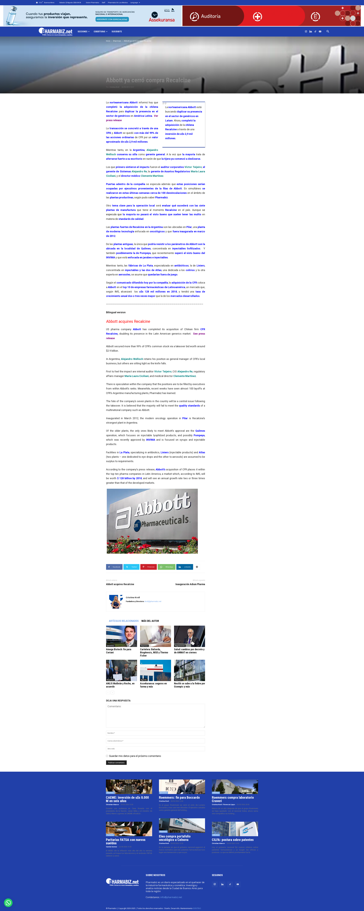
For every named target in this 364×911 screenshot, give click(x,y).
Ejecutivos (110, 646)
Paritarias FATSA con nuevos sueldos (125, 841)
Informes (216, 793)
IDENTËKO (197, 908)
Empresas (117, 41)
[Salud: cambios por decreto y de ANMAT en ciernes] (189, 636)
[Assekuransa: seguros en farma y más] (155, 670)
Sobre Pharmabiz (92, 3)
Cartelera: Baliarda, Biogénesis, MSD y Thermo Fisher (154, 652)
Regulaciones (180, 646)
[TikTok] (315, 32)
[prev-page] (108, 692)
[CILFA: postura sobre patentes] (235, 829)
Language (134, 3)
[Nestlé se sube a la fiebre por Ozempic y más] (189, 670)
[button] (327, 31)
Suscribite (117, 31)
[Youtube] (320, 32)
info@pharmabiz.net (171, 897)
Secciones (82, 31)
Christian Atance (112, 804)
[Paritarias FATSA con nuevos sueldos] (129, 829)
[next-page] (112, 692)
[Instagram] (306, 32)
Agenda (144, 680)
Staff (103, 3)
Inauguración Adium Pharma (190, 584)
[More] (197, 567)
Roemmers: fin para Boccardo (179, 798)
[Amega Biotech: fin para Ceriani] (121, 636)
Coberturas (99, 31)
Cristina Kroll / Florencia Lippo (223, 804)
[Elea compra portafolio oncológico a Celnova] (182, 825)
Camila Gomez (111, 847)
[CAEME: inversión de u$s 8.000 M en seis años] (129, 786)
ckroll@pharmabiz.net (152, 601)
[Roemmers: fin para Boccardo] (182, 786)
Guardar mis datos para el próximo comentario (135, 755)
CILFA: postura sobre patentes (233, 840)
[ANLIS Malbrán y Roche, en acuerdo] (121, 670)
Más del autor (150, 620)
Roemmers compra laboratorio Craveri (233, 799)
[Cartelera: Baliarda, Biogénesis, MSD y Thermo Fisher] (155, 636)
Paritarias (110, 835)
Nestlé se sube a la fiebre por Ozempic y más (189, 685)
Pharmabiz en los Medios (118, 3)
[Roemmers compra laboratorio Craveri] (235, 786)
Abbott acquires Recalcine (120, 584)
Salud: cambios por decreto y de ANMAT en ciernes (189, 651)
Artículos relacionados (124, 620)
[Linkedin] (311, 32)
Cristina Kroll (114, 87)
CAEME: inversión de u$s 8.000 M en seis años (127, 799)
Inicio (108, 41)
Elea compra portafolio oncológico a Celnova (175, 838)
